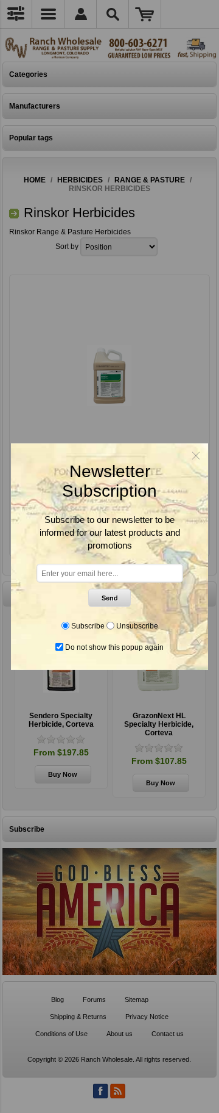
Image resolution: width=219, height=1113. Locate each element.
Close (196, 456)
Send (110, 598)
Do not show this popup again (114, 647)
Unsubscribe (137, 626)
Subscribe (88, 626)
